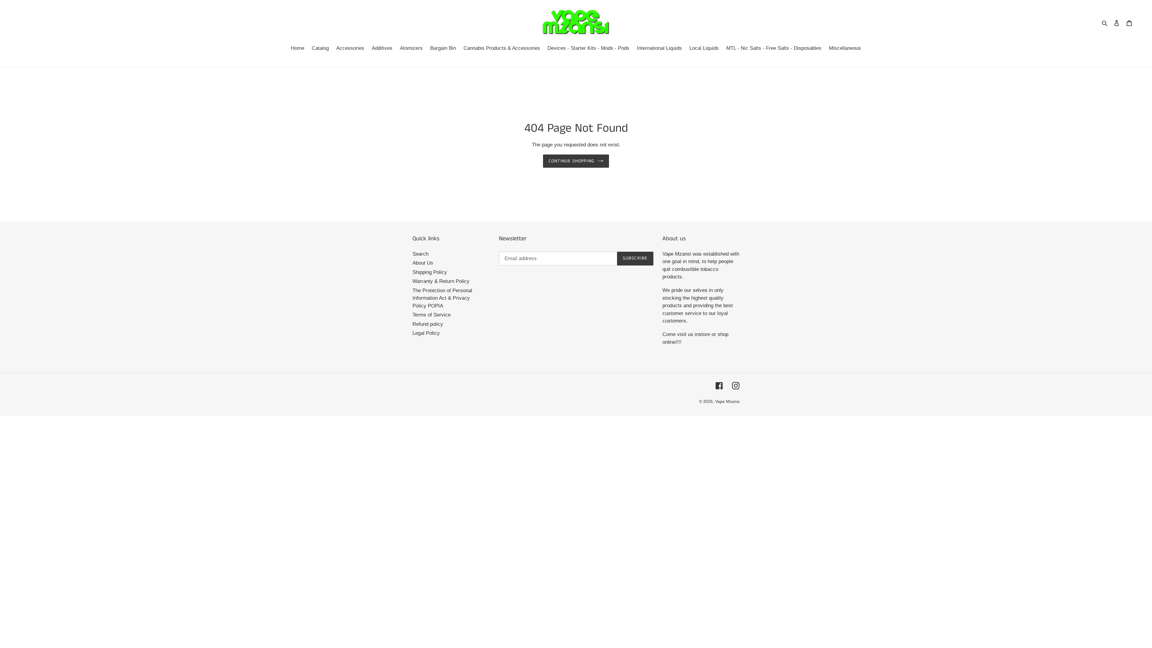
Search (420, 254)
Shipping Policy (429, 272)
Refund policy (427, 324)
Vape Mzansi (727, 401)
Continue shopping (571, 161)
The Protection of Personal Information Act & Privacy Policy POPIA (442, 298)
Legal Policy (426, 333)
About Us (422, 263)
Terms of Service (431, 315)
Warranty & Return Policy (441, 281)
